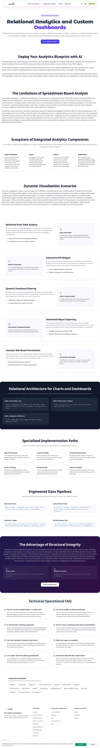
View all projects (55, 712)
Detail (92, 744)
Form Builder (36, 733)
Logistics (35, 688)
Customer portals (37, 715)
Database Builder (37, 730)
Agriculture (12, 684)
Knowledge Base (55, 721)
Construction (32, 684)
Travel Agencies (36, 692)
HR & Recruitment (14, 688)
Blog (52, 718)
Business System (37, 718)
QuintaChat (35, 724)
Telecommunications (24, 692)
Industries (53, 715)
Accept (81, 744)
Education (56, 684)
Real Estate (12, 692)
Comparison (77, 715)
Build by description (38, 721)
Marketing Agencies (56, 688)
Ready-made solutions (49, 3)
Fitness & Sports (66, 684)
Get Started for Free (50, 41)
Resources (68, 3)
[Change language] (85, 3)
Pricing (60, 3)
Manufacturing (44, 688)
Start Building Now (50, 584)
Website (35, 712)
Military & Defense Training (71, 688)
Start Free (92, 3)
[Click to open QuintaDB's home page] (11, 3)
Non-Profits (84, 688)
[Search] (81, 3)
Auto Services (22, 684)
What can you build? (33, 3)
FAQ (52, 724)
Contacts (76, 718)
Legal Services (25, 688)
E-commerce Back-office (44, 684)
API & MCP (35, 735)
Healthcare (77, 684)
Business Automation (38, 727)
